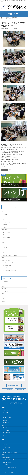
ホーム (14, 207)
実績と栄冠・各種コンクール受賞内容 (10, 255)
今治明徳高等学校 (8, 389)
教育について (4, 229)
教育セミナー (5, 239)
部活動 (4, 252)
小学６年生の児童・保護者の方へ (9, 270)
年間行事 (4, 245)
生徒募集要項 (5, 268)
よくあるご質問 (5, 273)
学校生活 (10, 169)
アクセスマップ (6, 219)
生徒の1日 (5, 247)
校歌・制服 (5, 224)
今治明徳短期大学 (20, 389)
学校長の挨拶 (5, 214)
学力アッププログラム (7, 234)
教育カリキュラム (6, 232)
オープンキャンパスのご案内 (8, 262)
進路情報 (3, 257)
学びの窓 (3, 293)
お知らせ (3, 286)
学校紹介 (3, 211)
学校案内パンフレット (7, 227)
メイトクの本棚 (5, 291)
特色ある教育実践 (6, 237)
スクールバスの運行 (7, 250)
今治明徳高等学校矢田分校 (14, 385)
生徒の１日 (5, 444)
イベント (3, 283)
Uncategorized (5, 281)
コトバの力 (4, 288)
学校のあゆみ (5, 217)
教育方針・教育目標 (7, 222)
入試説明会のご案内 (6, 260)
